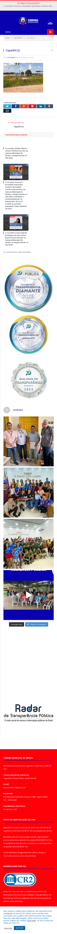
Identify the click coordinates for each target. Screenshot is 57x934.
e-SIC (15, 809)
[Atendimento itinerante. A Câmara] (28, 441)
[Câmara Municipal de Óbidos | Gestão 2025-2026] (28, 20)
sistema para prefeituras (36, 891)
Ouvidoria (7, 809)
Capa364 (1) (19, 126)
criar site (19, 891)
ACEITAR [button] (19, 928)
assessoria (21, 895)
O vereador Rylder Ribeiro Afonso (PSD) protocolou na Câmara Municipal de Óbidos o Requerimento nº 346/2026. (16, 153)
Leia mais (31, 920)
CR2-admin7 (11, 57)
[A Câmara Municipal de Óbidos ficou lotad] (28, 544)
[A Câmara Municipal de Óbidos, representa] (28, 595)
